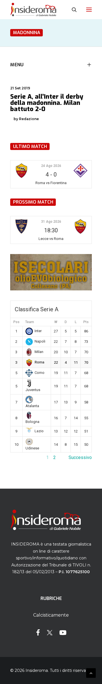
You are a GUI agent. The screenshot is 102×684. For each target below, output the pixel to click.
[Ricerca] (72, 9)
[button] (89, 9)
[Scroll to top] (91, 672)
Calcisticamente (51, 615)
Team (29, 322)
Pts (86, 322)
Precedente (21, 457)
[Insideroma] (33, 10)
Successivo (80, 457)
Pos (16, 322)
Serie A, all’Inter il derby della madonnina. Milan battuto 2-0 (46, 102)
